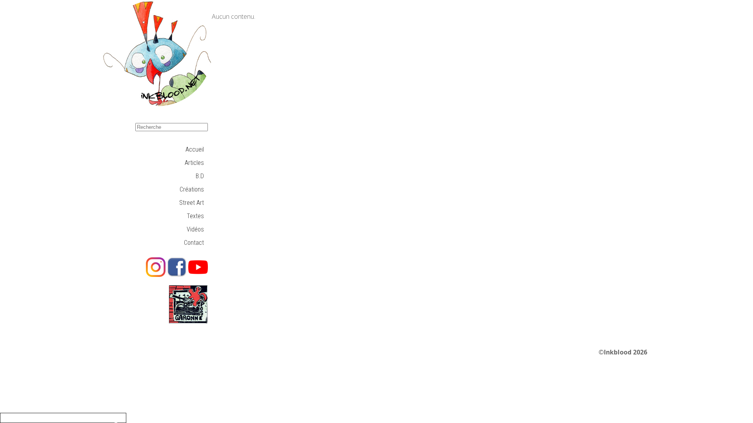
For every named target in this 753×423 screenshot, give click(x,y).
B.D (200, 176)
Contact (194, 242)
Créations (192, 189)
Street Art (191, 202)
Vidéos (195, 229)
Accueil (195, 149)
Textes (195, 216)
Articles (194, 162)
